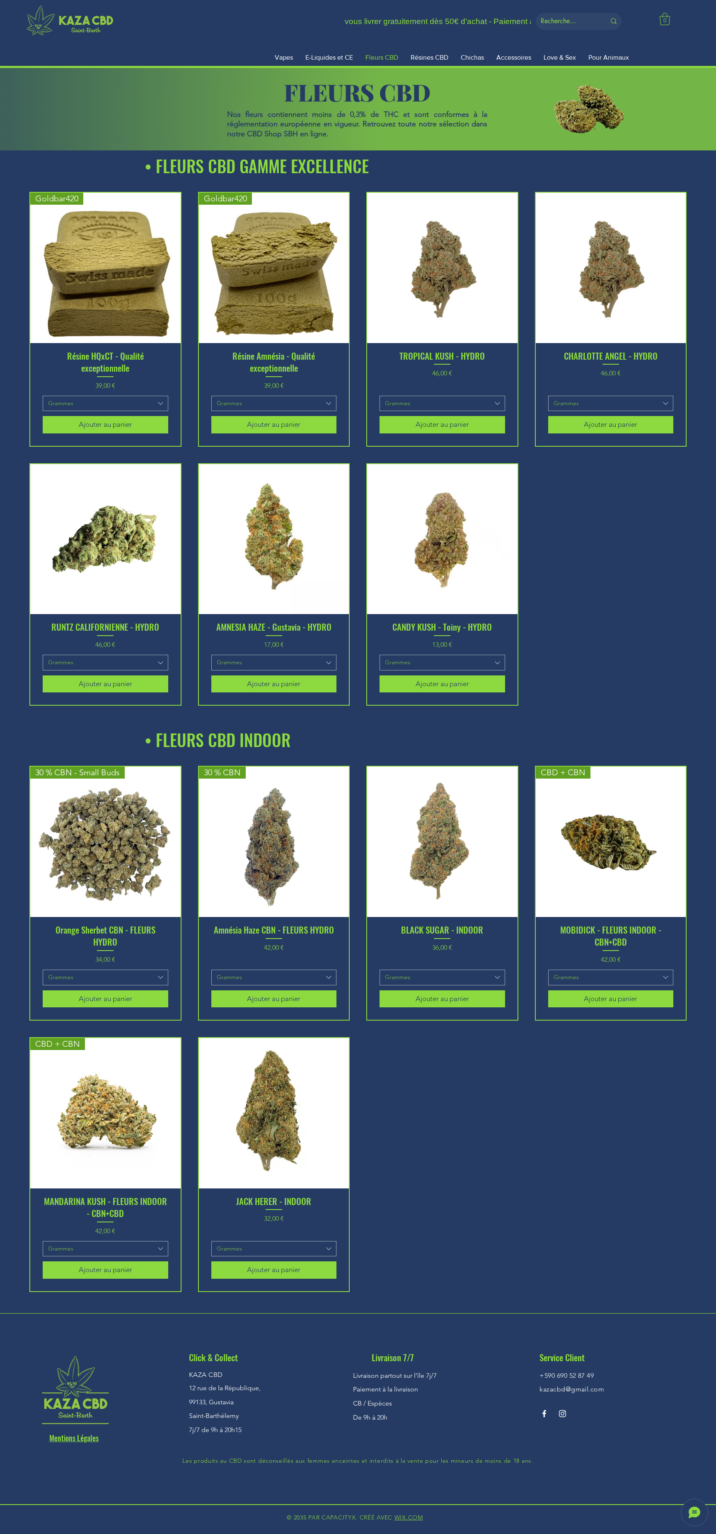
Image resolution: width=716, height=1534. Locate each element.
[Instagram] (562, 1413)
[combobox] (105, 403)
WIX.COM (408, 1517)
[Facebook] (544, 1413)
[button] (665, 19)
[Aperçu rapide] (442, 268)
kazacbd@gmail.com (571, 1389)
